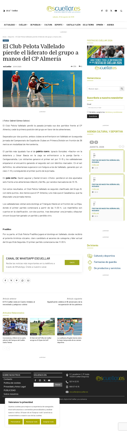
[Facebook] (102, 10)
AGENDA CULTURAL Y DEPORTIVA (105, 131)
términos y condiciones (113, 112)
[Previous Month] (120, 146)
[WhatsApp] (22, 280)
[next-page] (8, 348)
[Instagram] (106, 10)
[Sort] (96, 142)
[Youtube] (115, 10)
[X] (111, 10)
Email (89, 104)
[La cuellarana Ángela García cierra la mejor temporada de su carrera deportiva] (69, 326)
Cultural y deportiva (104, 255)
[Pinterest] (16, 280)
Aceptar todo (48, 422)
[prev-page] (4, 348)
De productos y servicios (107, 268)
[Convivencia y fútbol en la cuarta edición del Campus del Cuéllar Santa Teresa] (15, 326)
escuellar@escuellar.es (78, 392)
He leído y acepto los (105, 112)
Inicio (4, 37)
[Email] (28, 280)
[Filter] (92, 142)
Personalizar (15, 422)
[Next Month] (123, 146)
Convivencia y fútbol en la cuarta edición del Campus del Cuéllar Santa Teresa (14, 340)
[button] (121, 11)
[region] (32, 412)
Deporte (11, 37)
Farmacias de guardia (105, 261)
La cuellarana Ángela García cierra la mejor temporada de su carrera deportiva (69, 340)
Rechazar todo (31, 422)
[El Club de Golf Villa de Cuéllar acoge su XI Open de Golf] (42, 326)
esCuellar (7, 66)
